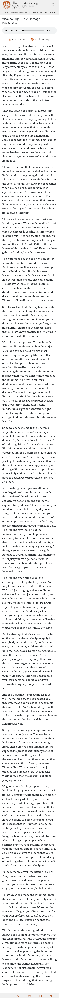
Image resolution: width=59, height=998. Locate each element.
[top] (29, 996)
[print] (51, 996)
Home (5, 12)
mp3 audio (18, 39)
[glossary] (40, 996)
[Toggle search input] (53, 5)
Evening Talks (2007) (19, 12)
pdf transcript (42, 39)
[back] (7, 996)
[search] (18, 996)
